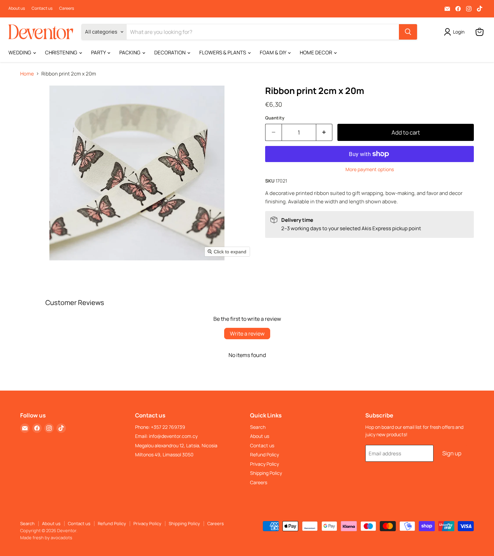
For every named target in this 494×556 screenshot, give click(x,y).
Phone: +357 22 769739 (160, 427)
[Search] (408, 32)
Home (27, 74)
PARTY (99, 52)
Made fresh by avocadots (46, 538)
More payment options (369, 169)
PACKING (130, 52)
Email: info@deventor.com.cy (166, 436)
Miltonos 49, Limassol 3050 (164, 454)
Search (257, 427)
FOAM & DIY (273, 52)
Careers (66, 8)
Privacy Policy (264, 464)
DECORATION (170, 52)
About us (16, 8)
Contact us (42, 8)
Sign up (451, 453)
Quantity (274, 117)
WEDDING (20, 52)
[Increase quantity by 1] (324, 132)
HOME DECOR (316, 52)
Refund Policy (264, 454)
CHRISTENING (61, 52)
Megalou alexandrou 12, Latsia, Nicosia (176, 445)
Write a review (247, 333)
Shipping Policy (266, 473)
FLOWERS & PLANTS (223, 52)
